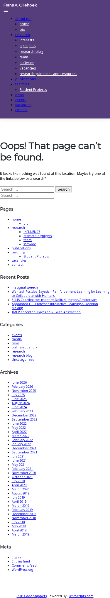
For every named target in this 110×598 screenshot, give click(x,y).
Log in (16, 557)
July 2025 (18, 395)
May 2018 (19, 526)
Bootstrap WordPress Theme (58, 591)
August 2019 (21, 493)
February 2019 (22, 510)
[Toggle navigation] (6, 11)
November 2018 (24, 518)
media (17, 339)
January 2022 (21, 444)
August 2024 (21, 403)
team (24, 57)
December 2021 (24, 448)
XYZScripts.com (81, 596)
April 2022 (19, 432)
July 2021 (18, 456)
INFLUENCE (31, 232)
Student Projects (33, 89)
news (15, 343)
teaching (22, 84)
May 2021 (19, 465)
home (24, 23)
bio (25, 223)
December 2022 (24, 415)
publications (21, 248)
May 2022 (19, 428)
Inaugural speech (25, 287)
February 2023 (22, 411)
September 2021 (24, 452)
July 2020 (18, 481)
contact (21, 109)
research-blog (31, 51)
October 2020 (22, 477)
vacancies (28, 68)
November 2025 (24, 391)
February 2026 (22, 386)
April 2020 (19, 485)
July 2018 (18, 522)
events (17, 335)
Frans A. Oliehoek (20, 5)
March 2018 (20, 534)
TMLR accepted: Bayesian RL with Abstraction (46, 312)
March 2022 (20, 436)
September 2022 (24, 419)
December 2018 (24, 514)
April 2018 (19, 530)
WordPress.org (22, 569)
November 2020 (24, 473)
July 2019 (18, 497)
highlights (27, 45)
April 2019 (19, 501)
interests (27, 40)
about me (23, 18)
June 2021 (19, 460)
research (22, 34)
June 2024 (19, 407)
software (27, 62)
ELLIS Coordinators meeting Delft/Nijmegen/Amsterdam (54, 300)
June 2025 (19, 399)
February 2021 (22, 469)
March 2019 (20, 506)
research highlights (37, 236)
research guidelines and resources (48, 73)
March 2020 (20, 489)
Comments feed (24, 565)
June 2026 (19, 382)
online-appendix (24, 347)
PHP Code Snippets (32, 596)
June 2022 (19, 423)
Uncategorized (23, 360)
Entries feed (21, 561)
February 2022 (22, 440)
